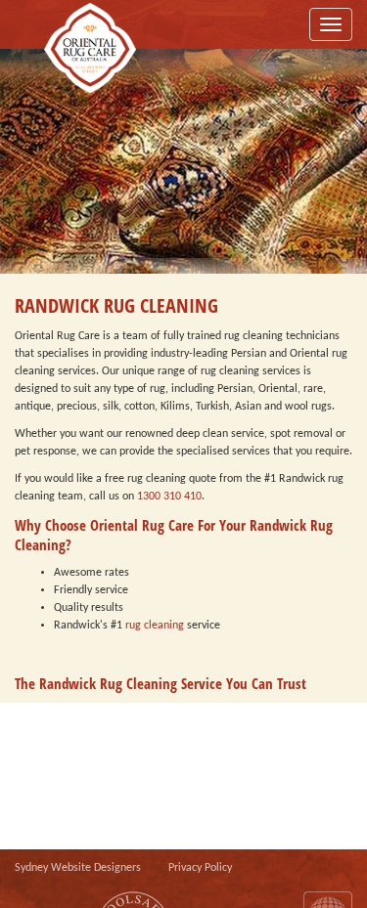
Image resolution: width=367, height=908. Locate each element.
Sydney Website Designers (78, 868)
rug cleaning (154, 625)
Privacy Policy (200, 868)
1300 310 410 (169, 496)
